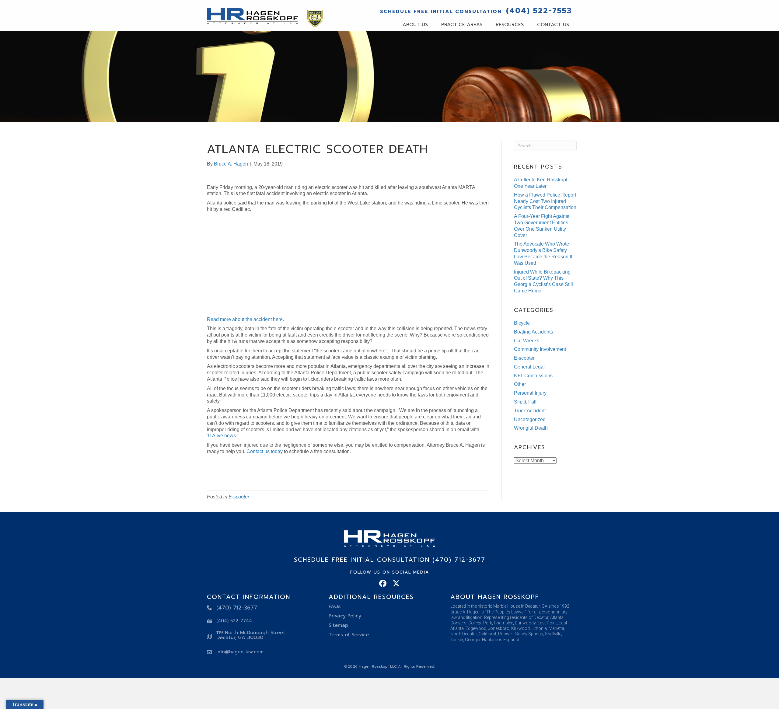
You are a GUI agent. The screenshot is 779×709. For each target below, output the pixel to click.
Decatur (541, 617)
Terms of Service (349, 634)
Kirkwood (520, 628)
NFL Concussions (533, 375)
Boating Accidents (533, 331)
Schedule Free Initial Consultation (441, 11)
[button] (382, 583)
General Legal (529, 366)
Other (520, 384)
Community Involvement (540, 349)
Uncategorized (530, 419)
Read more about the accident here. (245, 319)
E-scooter (239, 496)
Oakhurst (487, 633)
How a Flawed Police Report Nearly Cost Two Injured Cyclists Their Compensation (545, 201)
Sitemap (338, 625)
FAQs (335, 606)
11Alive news (221, 435)
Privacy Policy (345, 616)
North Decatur (463, 633)
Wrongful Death (531, 428)
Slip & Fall (525, 401)
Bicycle (522, 323)
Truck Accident (530, 410)
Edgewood (476, 628)
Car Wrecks (526, 340)
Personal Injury (530, 393)
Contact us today (264, 451)
